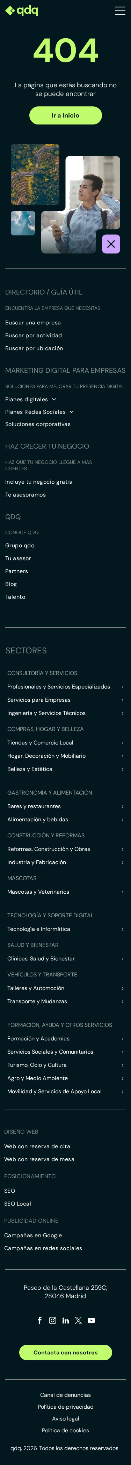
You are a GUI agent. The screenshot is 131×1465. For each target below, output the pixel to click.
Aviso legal (65, 1418)
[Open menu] (120, 11)
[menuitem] (65, 322)
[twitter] (78, 1321)
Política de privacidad (66, 1406)
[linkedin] (65, 1321)
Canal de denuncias (65, 1395)
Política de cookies (65, 1430)
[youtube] (91, 1321)
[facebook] (39, 1321)
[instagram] (52, 1321)
